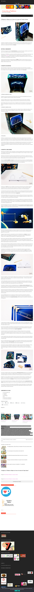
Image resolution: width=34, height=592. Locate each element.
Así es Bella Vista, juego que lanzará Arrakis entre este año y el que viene (17, 455)
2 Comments (17, 20)
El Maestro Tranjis (26, 431)
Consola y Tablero (9, 11)
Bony (5, 428)
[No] (32, 589)
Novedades (7, 427)
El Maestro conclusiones (15, 429)
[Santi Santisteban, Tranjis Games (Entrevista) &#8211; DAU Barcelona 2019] (28, 417)
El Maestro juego (22, 429)
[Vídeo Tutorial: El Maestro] (17, 417)
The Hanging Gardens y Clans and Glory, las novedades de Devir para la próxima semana (19, 446)
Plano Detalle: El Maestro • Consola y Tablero (11, 474)
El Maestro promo (14, 431)
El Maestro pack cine (21, 430)
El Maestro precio (8, 431)
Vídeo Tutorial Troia (29, 439)
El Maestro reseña (20, 431)
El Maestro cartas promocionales (15, 428)
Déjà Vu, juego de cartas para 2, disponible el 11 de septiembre (16, 464)
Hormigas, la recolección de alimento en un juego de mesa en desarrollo (17, 459)
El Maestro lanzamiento (6, 430)
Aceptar (16, 590)
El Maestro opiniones (14, 430)
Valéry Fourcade (30, 435)
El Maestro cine (24, 428)
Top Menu (4, 1)
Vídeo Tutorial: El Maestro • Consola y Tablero (11, 478)
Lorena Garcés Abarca (11, 20)
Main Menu (4, 15)
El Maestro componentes (7, 429)
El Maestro (8, 428)
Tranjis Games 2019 (16, 435)
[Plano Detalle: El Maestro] (6, 417)
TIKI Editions (11, 435)
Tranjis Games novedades (23, 435)
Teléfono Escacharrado (5, 435)
